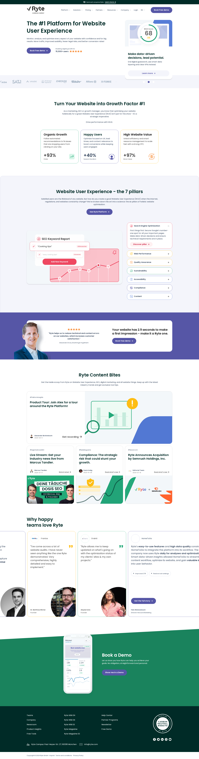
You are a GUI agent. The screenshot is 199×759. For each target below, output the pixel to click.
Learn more (109, 2)
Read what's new (111, 472)
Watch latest (64, 472)
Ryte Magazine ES (72, 733)
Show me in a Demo (114, 672)
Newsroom (32, 724)
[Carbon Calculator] (162, 724)
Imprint (52, 755)
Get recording (70, 436)
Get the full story (142, 601)
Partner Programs (109, 720)
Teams (30, 715)
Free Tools (31, 733)
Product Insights (34, 729)
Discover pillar (140, 244)
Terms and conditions (64, 755)
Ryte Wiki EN (69, 715)
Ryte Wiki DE (69, 720)
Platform (64, 10)
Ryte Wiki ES (69, 724)
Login (136, 10)
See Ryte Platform (98, 211)
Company (125, 10)
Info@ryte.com (91, 744)
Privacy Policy (78, 755)
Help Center (107, 715)
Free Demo (106, 729)
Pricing (88, 10)
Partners (99, 10)
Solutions (76, 10)
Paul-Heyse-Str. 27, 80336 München (60, 744)
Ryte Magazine (70, 729)
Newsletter (106, 724)
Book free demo (161, 10)
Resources (111, 10)
